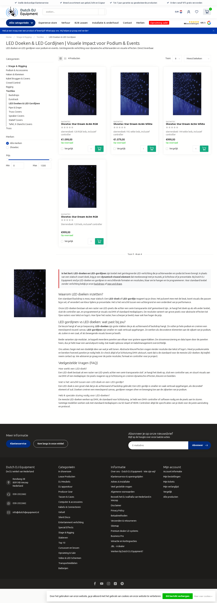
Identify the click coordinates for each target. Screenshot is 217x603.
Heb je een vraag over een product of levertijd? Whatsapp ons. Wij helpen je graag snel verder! (45, 30)
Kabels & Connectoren (69, 507)
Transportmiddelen (67, 563)
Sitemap (115, 526)
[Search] (101, 12)
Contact (127, 22)
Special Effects (65, 527)
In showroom (64, 471)
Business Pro (117, 536)
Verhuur (65, 22)
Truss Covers (15, 111)
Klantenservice (18, 443)
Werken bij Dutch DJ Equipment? (127, 551)
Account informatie (172, 471)
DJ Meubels (64, 481)
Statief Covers (16, 120)
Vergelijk (68, 148)
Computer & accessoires (70, 502)
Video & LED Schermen (69, 558)
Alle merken (16, 143)
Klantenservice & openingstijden (127, 476)
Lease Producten (66, 476)
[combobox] (74, 12)
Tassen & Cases (66, 497)
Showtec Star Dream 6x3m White (185, 124)
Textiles (40, 37)
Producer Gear (65, 491)
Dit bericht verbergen (177, 596)
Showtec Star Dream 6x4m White (132, 124)
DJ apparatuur (65, 486)
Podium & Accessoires (17, 70)
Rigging (9, 87)
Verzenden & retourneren (123, 520)
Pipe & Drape (15, 107)
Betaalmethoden (119, 515)
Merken (140, 22)
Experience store (48, 22)
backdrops (99, 284)
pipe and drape (114, 284)
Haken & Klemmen (15, 74)
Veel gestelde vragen (121, 486)
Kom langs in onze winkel (50, 443)
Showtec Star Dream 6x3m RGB (79, 216)
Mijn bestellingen (171, 476)
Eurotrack (13, 99)
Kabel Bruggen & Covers (18, 78)
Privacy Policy (117, 510)
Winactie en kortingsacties (124, 541)
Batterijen (63, 568)
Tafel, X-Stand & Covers (20, 124)
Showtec (14, 147)
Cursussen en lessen (68, 548)
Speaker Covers (16, 116)
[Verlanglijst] (196, 12)
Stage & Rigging (24, 37)
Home (9, 37)
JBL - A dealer (118, 546)
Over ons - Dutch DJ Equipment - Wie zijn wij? (133, 471)
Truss (9, 128)
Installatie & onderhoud (105, 22)
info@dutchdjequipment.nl (26, 512)
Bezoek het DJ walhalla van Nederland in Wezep (131, 499)
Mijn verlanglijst (171, 486)
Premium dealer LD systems (124, 531)
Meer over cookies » (203, 596)
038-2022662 (19, 494)
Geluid (61, 512)
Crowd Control (13, 82)
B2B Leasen (81, 22)
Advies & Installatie (120, 481)
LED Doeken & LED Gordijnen (62, 37)
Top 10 (61, 542)
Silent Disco (64, 517)
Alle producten (170, 497)
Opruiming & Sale (67, 553)
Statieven (63, 537)
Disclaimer (116, 505)
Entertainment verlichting (71, 522)
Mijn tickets (169, 481)
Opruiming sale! (159, 22)
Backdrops (14, 95)
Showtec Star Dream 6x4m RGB (79, 124)
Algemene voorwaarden (123, 491)
